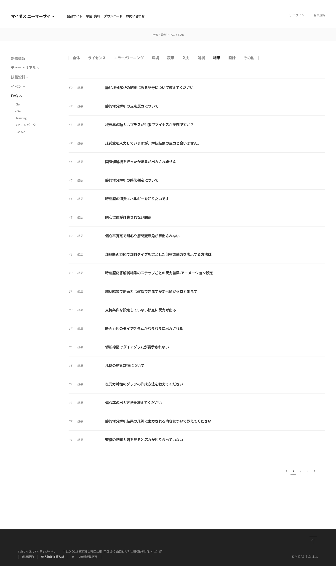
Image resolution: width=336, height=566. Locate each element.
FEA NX (20, 132)
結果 (216, 58)
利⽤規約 (28, 557)
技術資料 (18, 77)
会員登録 (319, 15)
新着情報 (18, 58)
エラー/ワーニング (129, 58)
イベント (18, 86)
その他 (249, 58)
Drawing (21, 118)
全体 (76, 58)
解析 (201, 58)
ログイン (298, 15)
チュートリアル (23, 67)
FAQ (172, 35)
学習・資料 (159, 35)
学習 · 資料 (93, 16)
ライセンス (97, 58)
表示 (170, 58)
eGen (18, 111)
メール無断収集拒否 (84, 557)
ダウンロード (113, 16)
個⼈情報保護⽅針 (52, 557)
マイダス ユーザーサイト (32, 16)
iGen (18, 104)
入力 (185, 58)
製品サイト (74, 16)
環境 (155, 58)
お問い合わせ (135, 16)
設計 (231, 58)
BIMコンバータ (25, 125)
